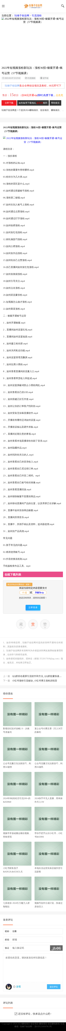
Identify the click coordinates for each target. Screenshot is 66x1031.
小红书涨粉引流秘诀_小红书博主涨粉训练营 (30, 680)
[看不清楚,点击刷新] (56, 948)
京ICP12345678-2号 (43, 1026)
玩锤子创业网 (21, 15)
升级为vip (39, 592)
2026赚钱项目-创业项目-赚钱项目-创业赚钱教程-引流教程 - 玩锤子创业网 (33, 6)
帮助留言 (55, 103)
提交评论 (54, 987)
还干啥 (45, 78)
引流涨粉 (37, 15)
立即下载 (9, 103)
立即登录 (33, 607)
